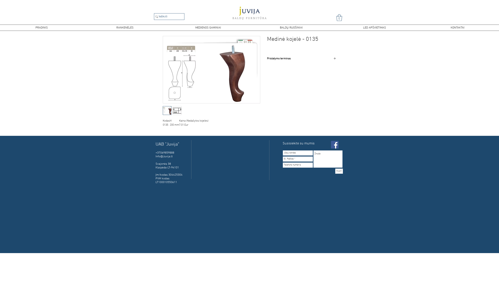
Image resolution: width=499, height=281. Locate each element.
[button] (339, 17)
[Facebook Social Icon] (335, 145)
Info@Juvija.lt (164, 156)
